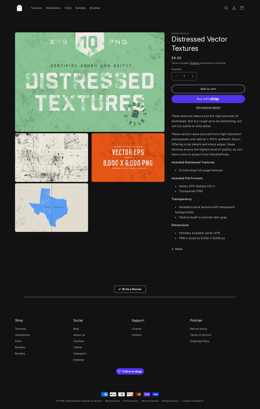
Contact (137, 334)
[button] (226, 8)
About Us (79, 334)
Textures (20, 328)
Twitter (77, 347)
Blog (76, 328)
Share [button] (178, 248)
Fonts (18, 341)
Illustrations (22, 334)
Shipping (194, 63)
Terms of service (150, 401)
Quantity (176, 69)
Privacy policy (130, 401)
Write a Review (134, 290)
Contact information (192, 401)
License (136, 328)
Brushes (20, 353)
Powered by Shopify (91, 401)
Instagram (79, 353)
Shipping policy (170, 401)
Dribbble (78, 359)
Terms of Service (200, 334)
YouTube (78, 341)
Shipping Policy (200, 341)
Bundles (20, 347)
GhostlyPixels (73, 401)
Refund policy (198, 328)
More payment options (208, 107)
